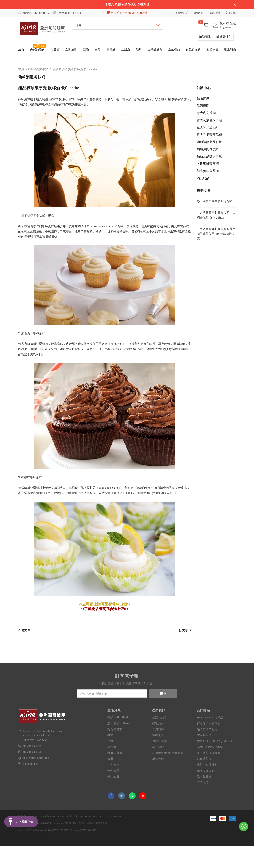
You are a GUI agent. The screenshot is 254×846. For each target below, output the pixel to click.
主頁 (21, 69)
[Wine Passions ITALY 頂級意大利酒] (42, 28)
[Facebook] (111, 795)
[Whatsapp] (132, 795)
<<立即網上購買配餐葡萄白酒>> (104, 604)
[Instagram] (121, 795)
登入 (222, 23)
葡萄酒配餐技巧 (38, 69)
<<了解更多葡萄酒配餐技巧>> (104, 608)
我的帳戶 (225, 27)
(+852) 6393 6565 (32, 751)
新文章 (183, 630)
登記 (233, 23)
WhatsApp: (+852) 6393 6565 (35, 13)
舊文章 (25, 630)
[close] (234, 5)
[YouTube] (142, 795)
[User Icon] (215, 25)
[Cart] (206, 25)
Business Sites (30, 763)
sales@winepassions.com (36, 757)
